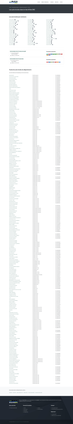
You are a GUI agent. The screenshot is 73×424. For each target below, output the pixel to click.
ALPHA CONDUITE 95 (12, 278)
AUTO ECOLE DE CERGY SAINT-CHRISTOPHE (15, 143)
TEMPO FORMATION (12, 292)
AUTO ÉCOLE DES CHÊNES (13, 132)
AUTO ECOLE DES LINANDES (13, 136)
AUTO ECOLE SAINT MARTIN (13, 300)
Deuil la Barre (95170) (12, 37)
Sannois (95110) (48, 36)
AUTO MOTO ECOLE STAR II (13, 318)
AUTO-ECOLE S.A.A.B (12, 219)
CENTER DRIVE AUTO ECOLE (13, 312)
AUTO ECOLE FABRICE (12, 113)
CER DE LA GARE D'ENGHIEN (13, 181)
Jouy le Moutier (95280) (31, 30)
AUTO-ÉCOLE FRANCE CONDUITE (14, 140)
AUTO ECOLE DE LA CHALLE (13, 183)
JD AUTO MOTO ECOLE (12, 364)
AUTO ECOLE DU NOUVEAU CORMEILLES (15, 151)
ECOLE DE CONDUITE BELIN (13, 86)
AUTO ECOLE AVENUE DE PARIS (14, 166)
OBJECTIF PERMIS (11, 224)
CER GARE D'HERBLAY (12, 238)
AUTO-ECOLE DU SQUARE (13, 285)
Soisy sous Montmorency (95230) (50, 38)
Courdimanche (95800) (12, 36)
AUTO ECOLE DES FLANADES (13, 357)
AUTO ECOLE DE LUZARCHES (13, 259)
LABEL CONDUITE (11, 258)
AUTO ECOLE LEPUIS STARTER (13, 383)
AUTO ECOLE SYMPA (12, 159)
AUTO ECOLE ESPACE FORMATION (14, 261)
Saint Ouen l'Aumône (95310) (50, 32)
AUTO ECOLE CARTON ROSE (13, 174)
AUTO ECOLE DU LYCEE (12, 162)
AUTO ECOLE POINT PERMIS (13, 369)
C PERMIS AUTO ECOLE (12, 295)
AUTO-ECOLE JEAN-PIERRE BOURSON (14, 190)
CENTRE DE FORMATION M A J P (14, 354)
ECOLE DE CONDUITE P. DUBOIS (14, 223)
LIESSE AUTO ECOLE (12, 323)
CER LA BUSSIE (11, 371)
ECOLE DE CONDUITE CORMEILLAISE (14, 148)
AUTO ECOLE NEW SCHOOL (13, 228)
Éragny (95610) (11, 44)
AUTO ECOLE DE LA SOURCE (13, 202)
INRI (9, 311)
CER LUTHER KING (12, 209)
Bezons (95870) (11, 26)
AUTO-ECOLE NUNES (12, 83)
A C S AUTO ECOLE (12, 158)
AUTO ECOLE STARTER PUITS (13, 376)
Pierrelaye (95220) (48, 25)
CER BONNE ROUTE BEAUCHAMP (18, 51)
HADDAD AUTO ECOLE (12, 277)
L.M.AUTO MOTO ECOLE (12, 269)
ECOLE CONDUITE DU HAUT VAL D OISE (15, 289)
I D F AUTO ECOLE (11, 197)
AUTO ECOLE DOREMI (12, 106)
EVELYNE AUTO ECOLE (12, 212)
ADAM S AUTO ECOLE (12, 91)
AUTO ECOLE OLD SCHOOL (13, 171)
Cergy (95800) (11, 32)
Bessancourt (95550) (12, 25)
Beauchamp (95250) (12, 23)
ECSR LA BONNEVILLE (12, 273)
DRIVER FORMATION (12, 326)
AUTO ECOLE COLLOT (12, 182)
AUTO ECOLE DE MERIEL (12, 270)
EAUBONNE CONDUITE (12, 164)
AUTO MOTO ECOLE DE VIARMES (14, 373)
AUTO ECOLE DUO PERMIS (13, 240)
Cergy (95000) (11, 30)
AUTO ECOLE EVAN (12, 227)
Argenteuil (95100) (11, 19)
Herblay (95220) (30, 29)
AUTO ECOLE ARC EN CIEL (13, 208)
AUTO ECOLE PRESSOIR (12, 380)
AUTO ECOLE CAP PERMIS (13, 242)
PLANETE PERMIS (11, 110)
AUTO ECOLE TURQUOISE (13, 103)
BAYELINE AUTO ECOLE (12, 330)
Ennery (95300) (11, 43)
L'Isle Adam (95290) (30, 31)
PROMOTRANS (11, 213)
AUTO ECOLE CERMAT (12, 293)
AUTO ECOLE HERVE (12, 307)
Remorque (25, 410)
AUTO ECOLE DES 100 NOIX (13, 331)
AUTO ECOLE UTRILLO (12, 82)
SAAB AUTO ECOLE (12, 341)
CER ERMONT (11, 186)
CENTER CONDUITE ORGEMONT (14, 94)
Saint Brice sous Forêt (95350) (50, 29)
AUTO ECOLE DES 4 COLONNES (14, 314)
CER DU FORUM (11, 315)
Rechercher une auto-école (23, 7)
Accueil (10, 7)
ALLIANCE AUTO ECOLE (12, 349)
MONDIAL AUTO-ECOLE (12, 216)
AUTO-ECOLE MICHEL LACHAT (13, 193)
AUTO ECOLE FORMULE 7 (13, 346)
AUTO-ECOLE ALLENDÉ (12, 350)
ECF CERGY (11, 144)
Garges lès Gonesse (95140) (31, 24)
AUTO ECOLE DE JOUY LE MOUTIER (14, 243)
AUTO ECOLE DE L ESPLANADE (13, 76)
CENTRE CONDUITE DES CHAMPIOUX (14, 87)
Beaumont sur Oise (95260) (13, 24)
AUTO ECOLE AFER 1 (12, 105)
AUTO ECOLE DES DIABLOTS (13, 319)
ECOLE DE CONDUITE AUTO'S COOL (14, 360)
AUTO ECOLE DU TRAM (12, 121)
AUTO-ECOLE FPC (11, 147)
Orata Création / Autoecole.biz (19, 421)
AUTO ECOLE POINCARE (12, 353)
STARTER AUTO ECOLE (12, 377)
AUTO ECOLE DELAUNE (12, 118)
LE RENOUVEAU (11, 122)
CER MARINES (11, 265)
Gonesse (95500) (30, 25)
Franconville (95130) (30, 23)
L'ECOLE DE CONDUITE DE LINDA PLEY (15, 217)
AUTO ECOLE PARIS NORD (13, 155)
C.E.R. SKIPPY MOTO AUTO (13, 274)
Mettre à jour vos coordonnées (56, 415)
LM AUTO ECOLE (11, 139)
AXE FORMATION (11, 247)
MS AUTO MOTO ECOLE (12, 365)
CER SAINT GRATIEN (12, 316)
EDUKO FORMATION (12, 175)
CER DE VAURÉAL (11, 372)
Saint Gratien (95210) (49, 30)
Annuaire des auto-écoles (15, 7)
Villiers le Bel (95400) (49, 44)
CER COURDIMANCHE (12, 152)
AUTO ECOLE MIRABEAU (13, 358)
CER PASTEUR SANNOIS (12, 334)
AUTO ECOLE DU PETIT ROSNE (13, 342)
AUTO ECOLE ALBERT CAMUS (13, 345)
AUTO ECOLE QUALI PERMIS (13, 95)
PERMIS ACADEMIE (12, 80)
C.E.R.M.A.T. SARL (11, 200)
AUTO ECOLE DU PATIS (12, 250)
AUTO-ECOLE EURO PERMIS (13, 356)
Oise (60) (10, 392)
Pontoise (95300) (48, 26)
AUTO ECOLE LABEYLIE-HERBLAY (14, 235)
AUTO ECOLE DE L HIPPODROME (14, 361)
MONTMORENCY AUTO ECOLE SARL (14, 280)
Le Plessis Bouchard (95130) (31, 32)
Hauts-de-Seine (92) (31, 392)
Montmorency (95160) (49, 19)
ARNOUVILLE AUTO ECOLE (13, 102)
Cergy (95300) (11, 31)
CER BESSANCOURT (12, 117)
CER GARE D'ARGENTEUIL (13, 84)
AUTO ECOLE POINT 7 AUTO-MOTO (14, 120)
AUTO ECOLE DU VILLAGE (13, 308)
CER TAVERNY (11, 368)
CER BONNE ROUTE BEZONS (16, 59)
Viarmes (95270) (48, 43)
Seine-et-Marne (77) (20, 392)
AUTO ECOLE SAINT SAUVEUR (13, 262)
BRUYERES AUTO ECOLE (12, 129)
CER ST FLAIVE (11, 189)
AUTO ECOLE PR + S (12, 239)
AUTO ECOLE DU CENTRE (13, 179)
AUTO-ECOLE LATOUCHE (13, 114)
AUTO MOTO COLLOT (12, 251)
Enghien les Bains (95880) (12, 42)
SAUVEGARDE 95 (11, 322)
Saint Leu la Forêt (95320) (49, 31)
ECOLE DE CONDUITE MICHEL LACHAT (15, 160)
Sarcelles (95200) (48, 37)
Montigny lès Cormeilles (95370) (32, 43)
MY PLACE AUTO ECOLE (12, 352)
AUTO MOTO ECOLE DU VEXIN (13, 296)
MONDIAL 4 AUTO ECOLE (13, 163)
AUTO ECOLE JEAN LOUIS (13, 79)
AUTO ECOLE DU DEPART (13, 177)
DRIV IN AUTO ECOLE (12, 288)
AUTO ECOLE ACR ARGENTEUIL (14, 98)
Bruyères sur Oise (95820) (12, 29)
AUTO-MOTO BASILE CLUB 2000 (14, 99)
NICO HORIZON (11, 185)
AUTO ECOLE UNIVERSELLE (13, 101)
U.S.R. (10, 297)
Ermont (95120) (30, 19)
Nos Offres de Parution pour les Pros (57, 409)
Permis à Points (40, 409)
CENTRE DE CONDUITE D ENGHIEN (14, 178)
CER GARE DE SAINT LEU (12, 327)
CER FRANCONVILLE (12, 201)
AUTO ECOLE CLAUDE (12, 337)
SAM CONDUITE (11, 75)
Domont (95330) (11, 38)
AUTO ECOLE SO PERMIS (12, 141)
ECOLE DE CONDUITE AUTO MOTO (14, 156)
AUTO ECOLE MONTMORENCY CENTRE (15, 281)
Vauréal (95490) (48, 42)
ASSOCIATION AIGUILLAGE (13, 254)
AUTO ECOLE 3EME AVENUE (13, 204)
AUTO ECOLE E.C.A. (12, 133)
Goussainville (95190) (30, 26)
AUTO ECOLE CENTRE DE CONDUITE (14, 196)
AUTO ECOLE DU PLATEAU (13, 125)
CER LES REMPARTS (12, 299)
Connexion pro (54, 414)
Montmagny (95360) (30, 44)
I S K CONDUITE (11, 246)
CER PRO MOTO (11, 167)
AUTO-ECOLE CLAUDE (12, 90)
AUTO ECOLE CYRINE (12, 379)
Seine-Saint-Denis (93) (38, 392)
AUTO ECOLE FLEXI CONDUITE (13, 137)
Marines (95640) (30, 37)
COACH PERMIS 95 (12, 333)
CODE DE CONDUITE (12, 284)
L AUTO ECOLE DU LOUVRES (13, 257)
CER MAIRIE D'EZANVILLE (13, 194)
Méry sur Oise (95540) (31, 42)
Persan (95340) (48, 24)
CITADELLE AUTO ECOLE (12, 304)
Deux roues (25, 409)
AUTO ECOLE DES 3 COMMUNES (14, 276)
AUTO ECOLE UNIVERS (12, 232)
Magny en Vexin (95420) (31, 36)
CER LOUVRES (11, 255)
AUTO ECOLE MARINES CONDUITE (14, 266)
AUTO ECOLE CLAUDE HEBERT (13, 198)
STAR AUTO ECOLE (12, 205)
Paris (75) (14, 392)
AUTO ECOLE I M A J (12, 128)
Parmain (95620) (48, 23)
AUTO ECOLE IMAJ (12, 375)
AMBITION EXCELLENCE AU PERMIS (14, 338)
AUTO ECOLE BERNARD (12, 231)
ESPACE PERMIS (11, 335)
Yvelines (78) (25, 392)
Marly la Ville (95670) (30, 38)
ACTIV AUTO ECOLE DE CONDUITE (14, 220)
